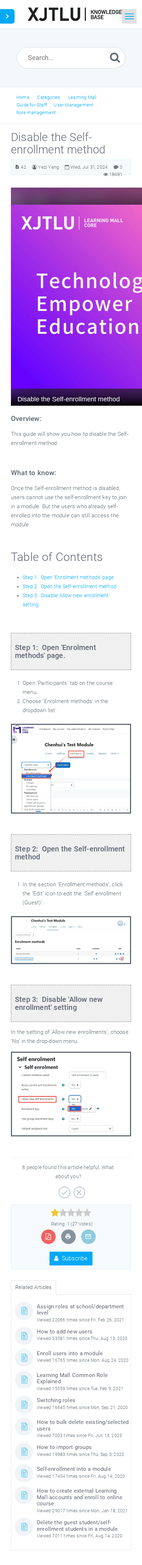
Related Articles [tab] (33, 1287)
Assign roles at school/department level (80, 1309)
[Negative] (78, 1190)
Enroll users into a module (70, 1353)
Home (22, 97)
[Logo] (74, 14)
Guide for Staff (31, 105)
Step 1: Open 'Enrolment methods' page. (69, 577)
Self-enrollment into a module (74, 1469)
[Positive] (63, 1190)
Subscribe (74, 1258)
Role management (36, 112)
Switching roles (56, 1400)
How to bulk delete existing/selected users (83, 1425)
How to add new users (64, 1331)
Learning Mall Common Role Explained (72, 1378)
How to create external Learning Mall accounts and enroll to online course (79, 1497)
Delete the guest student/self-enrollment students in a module (77, 1525)
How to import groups (64, 1447)
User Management (73, 105)
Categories (48, 97)
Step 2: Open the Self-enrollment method (70, 586)
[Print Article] (68, 1236)
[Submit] (115, 57)
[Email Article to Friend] (88, 1236)
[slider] (71, 1212)
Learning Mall (82, 97)
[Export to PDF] (48, 1236)
